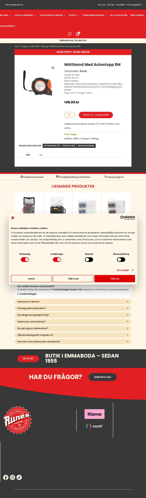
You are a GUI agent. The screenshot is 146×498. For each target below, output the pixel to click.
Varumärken (7, 26)
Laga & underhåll (24, 15)
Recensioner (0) (52, 145)
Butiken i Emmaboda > (127, 435)
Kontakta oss (102, 377)
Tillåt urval (73, 278)
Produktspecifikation (30, 145)
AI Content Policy (88, 493)
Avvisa (31, 278)
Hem (17, 46)
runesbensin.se (15, 4)
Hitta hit (28, 358)
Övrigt (73, 15)
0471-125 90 (121, 413)
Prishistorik (69, 145)
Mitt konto (9, 447)
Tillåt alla (114, 278)
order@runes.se (123, 408)
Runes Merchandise (93, 15)
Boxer (83, 71)
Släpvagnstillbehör (51, 15)
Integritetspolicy (57, 493)
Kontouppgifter (134, 5)
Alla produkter (118, 15)
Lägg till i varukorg (96, 114)
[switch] (57, 259)
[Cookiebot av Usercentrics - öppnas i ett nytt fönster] (122, 218)
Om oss (102, 5)
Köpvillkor (120, 5)
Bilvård (4, 15)
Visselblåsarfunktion (119, 493)
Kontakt (111, 5)
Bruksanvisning (86, 145)
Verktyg (44, 46)
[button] (53, 67)
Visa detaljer (123, 270)
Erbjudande (137, 15)
